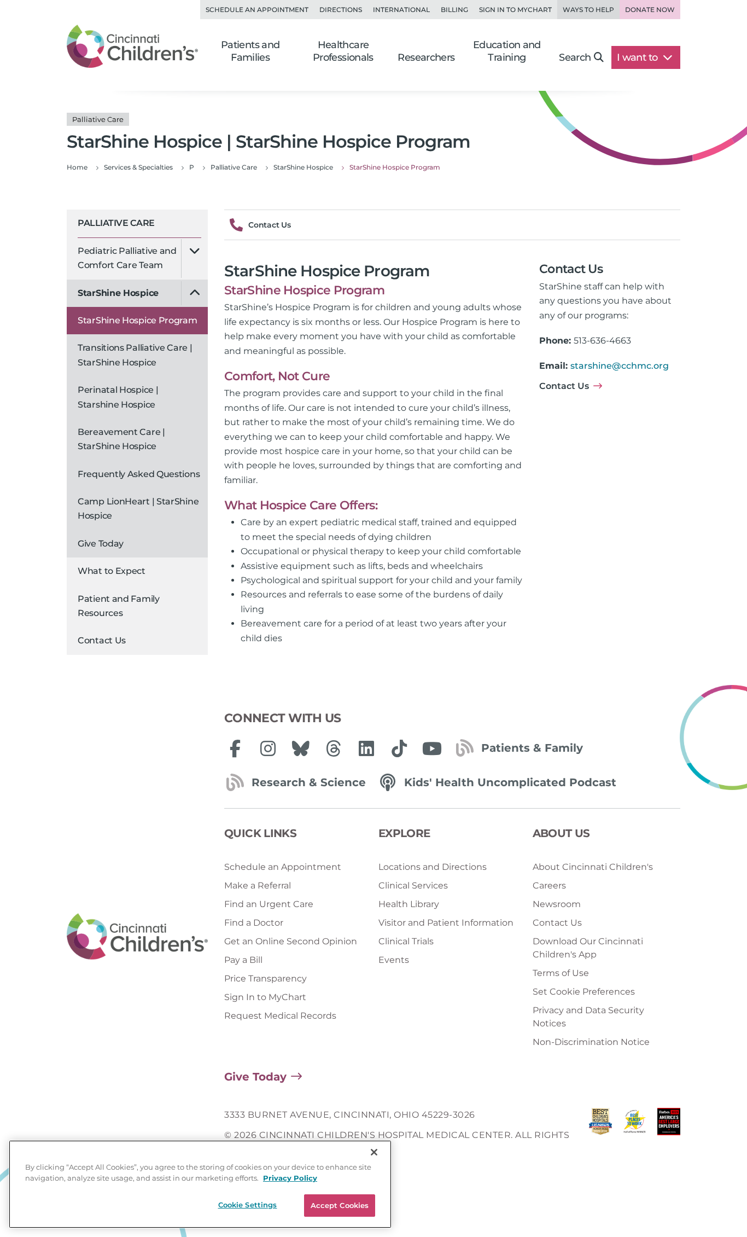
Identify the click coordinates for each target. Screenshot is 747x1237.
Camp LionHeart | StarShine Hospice (138, 508)
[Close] (374, 1152)
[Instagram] (268, 748)
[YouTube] (432, 748)
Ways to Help (588, 9)
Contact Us (102, 640)
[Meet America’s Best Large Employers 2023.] (668, 1135)
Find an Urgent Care (268, 904)
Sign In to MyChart (265, 997)
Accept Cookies (340, 1205)
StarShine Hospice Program (137, 320)
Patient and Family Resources (119, 606)
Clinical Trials (406, 941)
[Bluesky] (301, 748)
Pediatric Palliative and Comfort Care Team (127, 258)
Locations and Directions (432, 867)
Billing (454, 9)
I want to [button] (638, 57)
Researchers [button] (426, 57)
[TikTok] (399, 748)
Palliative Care (116, 223)
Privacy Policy (290, 1178)
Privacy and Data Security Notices (588, 1017)
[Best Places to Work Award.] (634, 1135)
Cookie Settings (247, 1204)
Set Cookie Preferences (584, 991)
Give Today (101, 543)
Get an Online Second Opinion (290, 941)
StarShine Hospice (118, 293)
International (401, 9)
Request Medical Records (280, 1015)
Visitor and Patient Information (445, 922)
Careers (549, 885)
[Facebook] (235, 748)
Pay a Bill (243, 960)
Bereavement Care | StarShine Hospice (121, 439)
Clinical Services (413, 885)
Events (393, 960)
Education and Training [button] (507, 51)
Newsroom (557, 904)
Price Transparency (265, 978)
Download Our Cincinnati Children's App (588, 948)
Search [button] (575, 57)
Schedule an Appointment (257, 9)
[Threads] (334, 748)
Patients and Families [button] (250, 51)
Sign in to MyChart (515, 9)
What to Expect (111, 571)
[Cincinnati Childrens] (137, 937)
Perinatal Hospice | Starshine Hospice (118, 397)
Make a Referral (257, 885)
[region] (200, 1184)
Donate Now (650, 9)
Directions (340, 9)
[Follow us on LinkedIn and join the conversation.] (366, 748)
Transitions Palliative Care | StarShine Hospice (135, 354)
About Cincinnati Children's (593, 867)
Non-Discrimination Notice (591, 1042)
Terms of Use (561, 973)
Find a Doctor (253, 922)
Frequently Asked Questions (139, 474)
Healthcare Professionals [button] (343, 51)
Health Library (408, 904)
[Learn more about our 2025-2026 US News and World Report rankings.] (600, 1135)
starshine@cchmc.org (619, 366)
